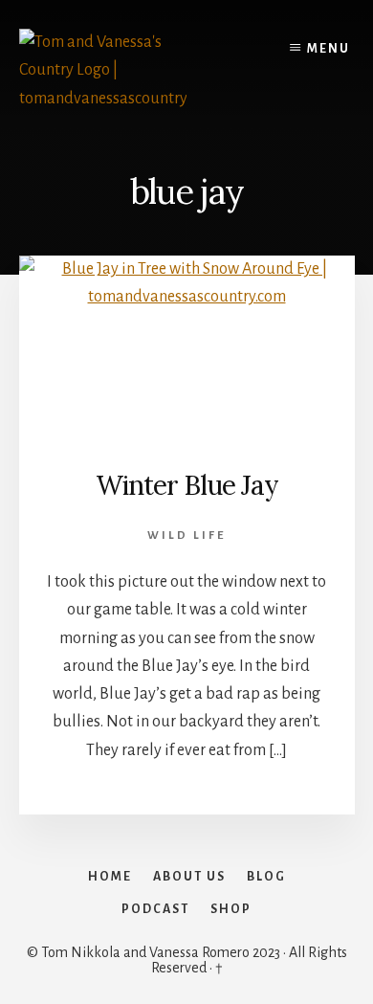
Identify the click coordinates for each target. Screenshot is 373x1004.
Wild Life (186, 535)
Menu (328, 49)
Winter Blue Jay (187, 485)
